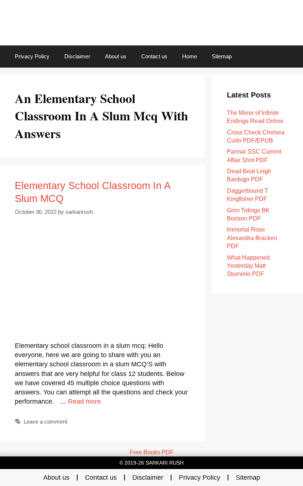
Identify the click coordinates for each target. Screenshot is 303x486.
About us (115, 56)
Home (189, 56)
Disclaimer (77, 56)
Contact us (154, 56)
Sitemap (222, 56)
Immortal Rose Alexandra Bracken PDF (252, 237)
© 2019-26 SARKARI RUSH (151, 463)
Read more (84, 401)
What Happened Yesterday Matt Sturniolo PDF (248, 265)
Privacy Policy (32, 56)
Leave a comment (45, 421)
